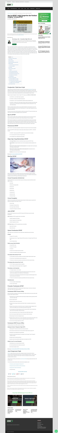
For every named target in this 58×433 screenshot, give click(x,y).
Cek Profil (14, 44)
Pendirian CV (39, 423)
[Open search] (50, 8)
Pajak (22, 8)
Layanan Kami (32, 8)
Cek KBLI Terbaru (39, 426)
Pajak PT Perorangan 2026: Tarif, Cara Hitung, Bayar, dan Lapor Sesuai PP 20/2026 (11, 411)
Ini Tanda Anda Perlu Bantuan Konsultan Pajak (18, 410)
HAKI (25, 8)
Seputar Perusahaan (14, 8)
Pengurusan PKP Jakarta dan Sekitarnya (15, 367)
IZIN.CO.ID (9, 353)
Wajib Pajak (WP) (30, 89)
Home (8, 8)
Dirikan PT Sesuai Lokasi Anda (41, 428)
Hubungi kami (38, 8)
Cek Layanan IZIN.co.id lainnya (41, 427)
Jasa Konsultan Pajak (24, 358)
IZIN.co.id (12, 431)
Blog (8, 13)
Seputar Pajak (11, 13)
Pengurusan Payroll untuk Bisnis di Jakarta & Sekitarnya (17, 365)
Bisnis (19, 8)
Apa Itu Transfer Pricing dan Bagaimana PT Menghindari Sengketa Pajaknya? (26, 411)
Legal (28, 8)
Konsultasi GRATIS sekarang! (22, 371)
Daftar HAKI (39, 425)
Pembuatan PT (39, 422)
